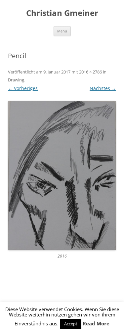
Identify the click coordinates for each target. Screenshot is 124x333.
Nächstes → (103, 88)
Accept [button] (70, 324)
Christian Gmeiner (62, 13)
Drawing (16, 80)
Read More (96, 323)
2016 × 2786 (90, 72)
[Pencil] (62, 176)
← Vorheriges (23, 88)
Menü (62, 30)
